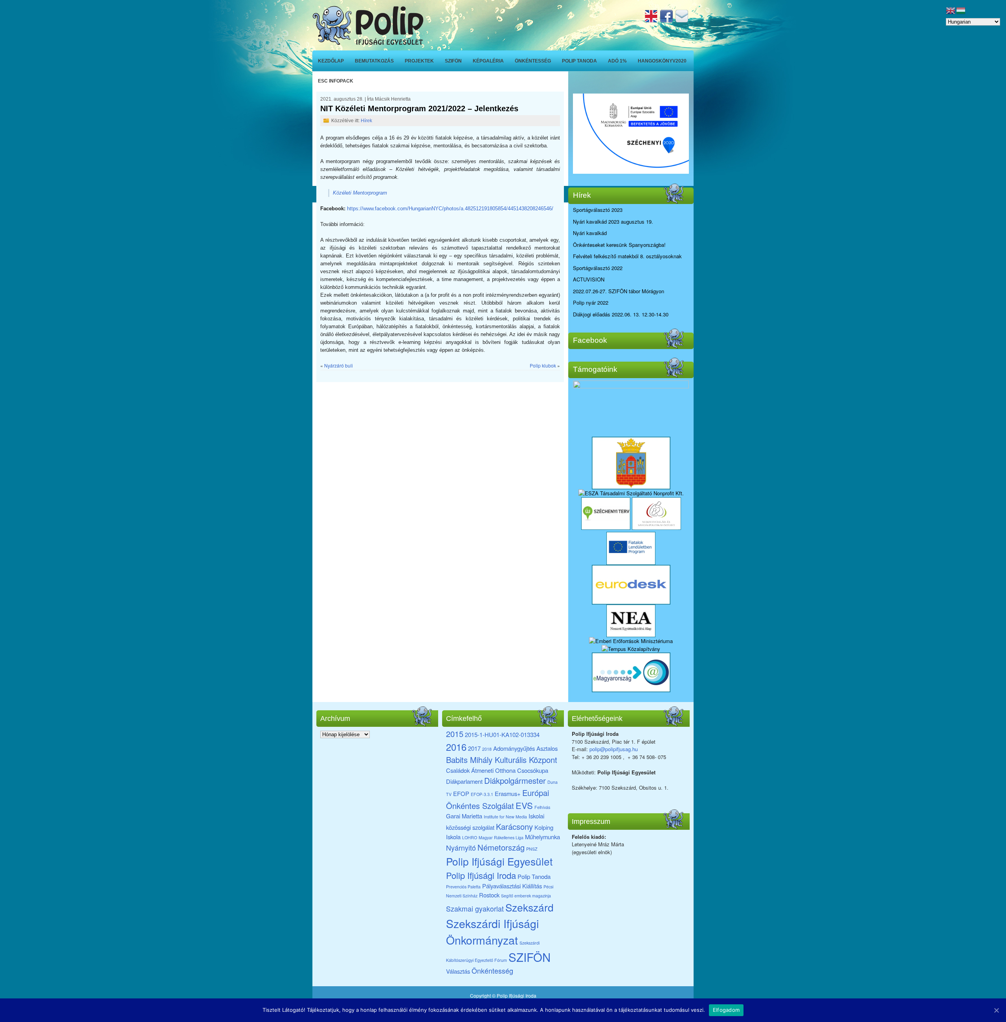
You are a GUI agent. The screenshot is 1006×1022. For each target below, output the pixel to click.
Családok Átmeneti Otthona (481, 770)
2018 (487, 749)
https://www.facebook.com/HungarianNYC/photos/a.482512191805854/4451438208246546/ (450, 208)
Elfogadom (726, 1010)
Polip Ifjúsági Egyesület (499, 861)
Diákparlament (464, 781)
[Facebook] (667, 20)
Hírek (366, 120)
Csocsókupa (532, 770)
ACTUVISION (588, 279)
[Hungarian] (961, 9)
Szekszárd (529, 907)
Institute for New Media (505, 817)
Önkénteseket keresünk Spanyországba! (619, 244)
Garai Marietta (464, 816)
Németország (501, 847)
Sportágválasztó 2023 (597, 209)
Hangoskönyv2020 (662, 61)
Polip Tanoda (579, 61)
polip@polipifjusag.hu (613, 749)
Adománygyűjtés (514, 748)
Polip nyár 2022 (590, 302)
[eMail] (683, 20)
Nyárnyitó (461, 848)
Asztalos (547, 748)
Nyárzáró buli (338, 365)
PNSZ (532, 849)
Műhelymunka (542, 837)
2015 (454, 733)
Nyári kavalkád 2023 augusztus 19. (613, 221)
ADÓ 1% (617, 61)
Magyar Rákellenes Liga (501, 837)
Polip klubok (543, 365)
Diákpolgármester (515, 780)
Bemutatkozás (374, 61)
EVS (524, 805)
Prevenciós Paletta (463, 887)
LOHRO (469, 837)
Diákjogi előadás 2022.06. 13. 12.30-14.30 (620, 314)
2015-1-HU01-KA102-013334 (502, 734)
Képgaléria (488, 61)
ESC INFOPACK (335, 81)
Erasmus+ (508, 793)
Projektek (419, 61)
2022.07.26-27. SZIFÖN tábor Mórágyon (618, 291)
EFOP (461, 793)
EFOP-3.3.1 (482, 794)
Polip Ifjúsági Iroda (481, 875)
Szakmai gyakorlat (475, 909)
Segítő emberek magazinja (526, 896)
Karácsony (514, 826)
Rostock (489, 895)
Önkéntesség (533, 61)
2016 (456, 747)
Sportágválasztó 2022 (597, 268)
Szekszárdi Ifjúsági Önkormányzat (492, 931)
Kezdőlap (331, 61)
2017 (474, 748)
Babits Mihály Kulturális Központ (501, 759)
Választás (458, 971)
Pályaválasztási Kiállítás (512, 886)
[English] (652, 20)
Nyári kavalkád (590, 233)
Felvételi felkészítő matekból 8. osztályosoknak (627, 256)
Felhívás (542, 807)
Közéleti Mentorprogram (360, 193)
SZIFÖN (453, 61)
